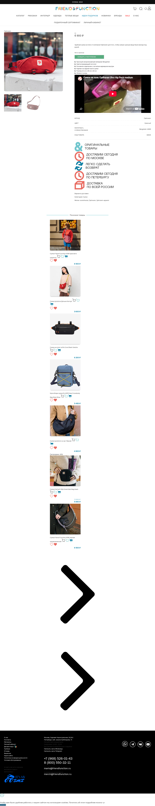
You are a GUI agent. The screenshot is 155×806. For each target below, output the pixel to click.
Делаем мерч (9, 746)
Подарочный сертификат (67, 22)
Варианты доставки (82, 193)
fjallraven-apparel (103, 200)
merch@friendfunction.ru (57, 774)
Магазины (7, 742)
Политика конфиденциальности (15, 758)
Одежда (57, 16)
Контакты (7, 740)
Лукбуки (7, 749)
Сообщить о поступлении (87, 57)
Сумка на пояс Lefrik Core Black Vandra (64, 347)
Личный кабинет (92, 22)
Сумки (85, 197)
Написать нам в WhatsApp (53, 749)
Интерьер (45, 16)
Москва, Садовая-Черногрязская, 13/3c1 (58, 737)
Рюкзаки (32, 16)
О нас (136, 16)
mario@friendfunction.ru (57, 768)
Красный (148, 123)
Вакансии (7, 753)
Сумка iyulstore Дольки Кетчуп (61, 301)
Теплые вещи (72, 16)
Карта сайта (8, 755)
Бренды (118, 16)
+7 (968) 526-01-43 (58, 758)
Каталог (20, 16)
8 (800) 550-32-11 (57, 762)
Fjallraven (7, 31)
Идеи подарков (90, 16)
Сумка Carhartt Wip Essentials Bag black (64, 489)
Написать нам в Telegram (53, 751)
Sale (127, 16)
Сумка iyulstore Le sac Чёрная (60, 441)
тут (104, 803)
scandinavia (84, 200)
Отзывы (7, 751)
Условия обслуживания (12, 760)
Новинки (106, 16)
